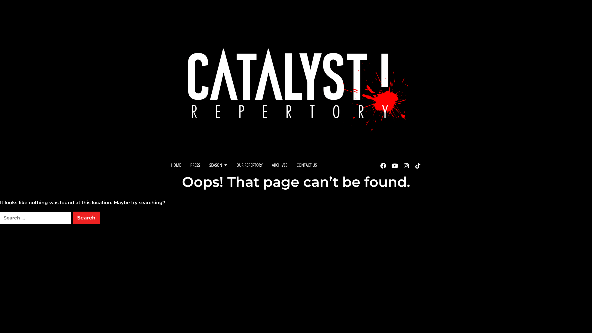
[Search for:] (36, 218)
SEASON (215, 165)
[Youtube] (395, 165)
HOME (176, 165)
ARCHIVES (279, 165)
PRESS (195, 165)
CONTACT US (307, 165)
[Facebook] (383, 165)
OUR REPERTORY (250, 165)
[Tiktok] (418, 165)
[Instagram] (406, 165)
